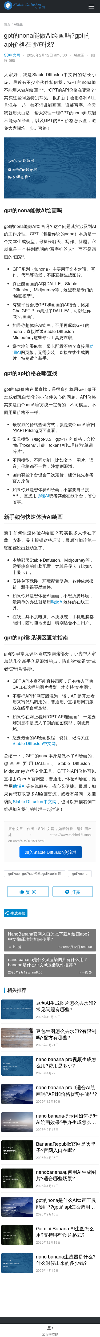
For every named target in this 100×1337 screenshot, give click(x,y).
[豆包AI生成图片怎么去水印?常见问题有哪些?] (17, 1009)
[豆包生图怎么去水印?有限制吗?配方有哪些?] (17, 1038)
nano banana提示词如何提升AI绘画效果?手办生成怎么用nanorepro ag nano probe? (67, 1118)
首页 (7, 24)
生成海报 (17, 913)
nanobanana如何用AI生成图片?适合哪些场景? (66, 1175)
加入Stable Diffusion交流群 (51, 852)
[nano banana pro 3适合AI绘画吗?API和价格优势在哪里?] (17, 1094)
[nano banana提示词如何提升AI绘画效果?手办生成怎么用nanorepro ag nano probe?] (17, 1122)
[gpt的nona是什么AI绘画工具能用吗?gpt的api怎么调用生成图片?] (17, 1207)
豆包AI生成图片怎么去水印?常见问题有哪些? (66, 1005)
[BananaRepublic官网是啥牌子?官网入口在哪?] (17, 1150)
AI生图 (79, 55)
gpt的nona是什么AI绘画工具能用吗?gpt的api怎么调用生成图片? (66, 1203)
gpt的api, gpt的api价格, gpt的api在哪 (34, 873)
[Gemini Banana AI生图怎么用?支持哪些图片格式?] (17, 1235)
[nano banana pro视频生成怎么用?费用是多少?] (17, 1066)
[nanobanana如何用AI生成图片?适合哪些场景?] (17, 1178)
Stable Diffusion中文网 (34, 743)
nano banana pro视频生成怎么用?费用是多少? (66, 1062)
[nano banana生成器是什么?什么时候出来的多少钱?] (17, 1263)
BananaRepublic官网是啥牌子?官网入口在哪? (65, 1146)
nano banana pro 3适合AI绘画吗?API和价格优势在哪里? (66, 1090)
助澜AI (43, 495)
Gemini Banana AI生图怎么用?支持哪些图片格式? (65, 1231)
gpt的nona (79, 873)
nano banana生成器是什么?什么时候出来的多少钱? (65, 1259)
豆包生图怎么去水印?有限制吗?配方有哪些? (66, 1034)
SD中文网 (12, 55)
